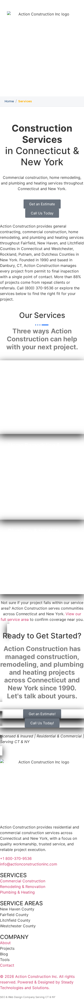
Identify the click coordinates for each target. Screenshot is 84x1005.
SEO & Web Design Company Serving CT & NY (27, 997)
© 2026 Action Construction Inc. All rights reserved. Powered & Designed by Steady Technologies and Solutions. (37, 982)
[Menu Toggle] (42, 89)
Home (9, 101)
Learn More (23, 421)
